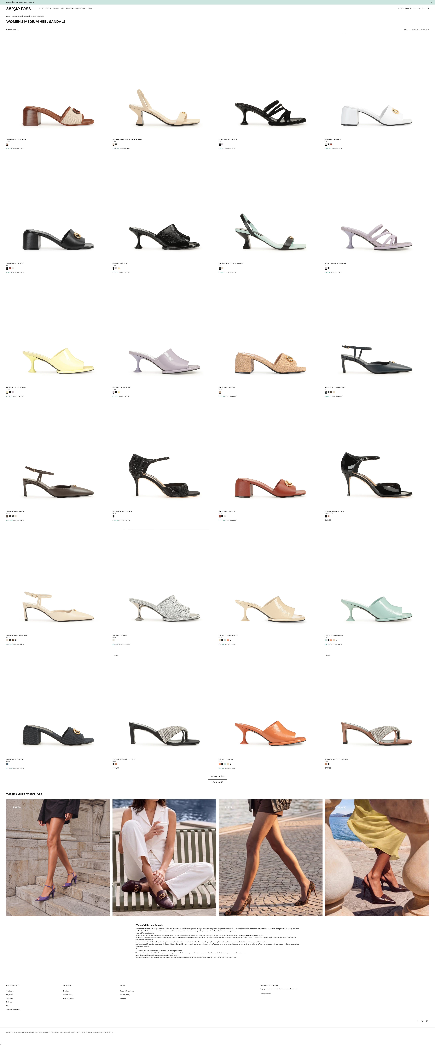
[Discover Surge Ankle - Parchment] (58, 581)
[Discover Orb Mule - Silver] (164, 581)
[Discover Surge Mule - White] (377, 85)
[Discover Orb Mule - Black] (164, 209)
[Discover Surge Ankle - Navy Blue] (377, 333)
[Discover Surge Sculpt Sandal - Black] (271, 209)
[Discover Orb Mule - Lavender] (164, 333)
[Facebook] (418, 1021)
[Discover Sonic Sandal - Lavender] (377, 209)
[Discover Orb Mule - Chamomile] (58, 333)
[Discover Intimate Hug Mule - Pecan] (377, 705)
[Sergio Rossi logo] (18, 9)
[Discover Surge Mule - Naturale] (58, 85)
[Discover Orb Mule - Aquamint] (377, 581)
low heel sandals (265, 944)
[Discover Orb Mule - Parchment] (271, 581)
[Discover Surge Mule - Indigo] (58, 705)
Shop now (107, 144)
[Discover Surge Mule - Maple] (271, 457)
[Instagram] (422, 1021)
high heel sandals (290, 937)
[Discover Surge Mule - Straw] (271, 333)
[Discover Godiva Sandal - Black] (164, 457)
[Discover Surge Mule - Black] (58, 209)
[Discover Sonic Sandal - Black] (271, 85)
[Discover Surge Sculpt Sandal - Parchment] (164, 85)
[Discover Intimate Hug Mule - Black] (164, 705)
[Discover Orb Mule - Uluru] (271, 705)
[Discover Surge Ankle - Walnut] (58, 457)
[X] (427, 1021)
